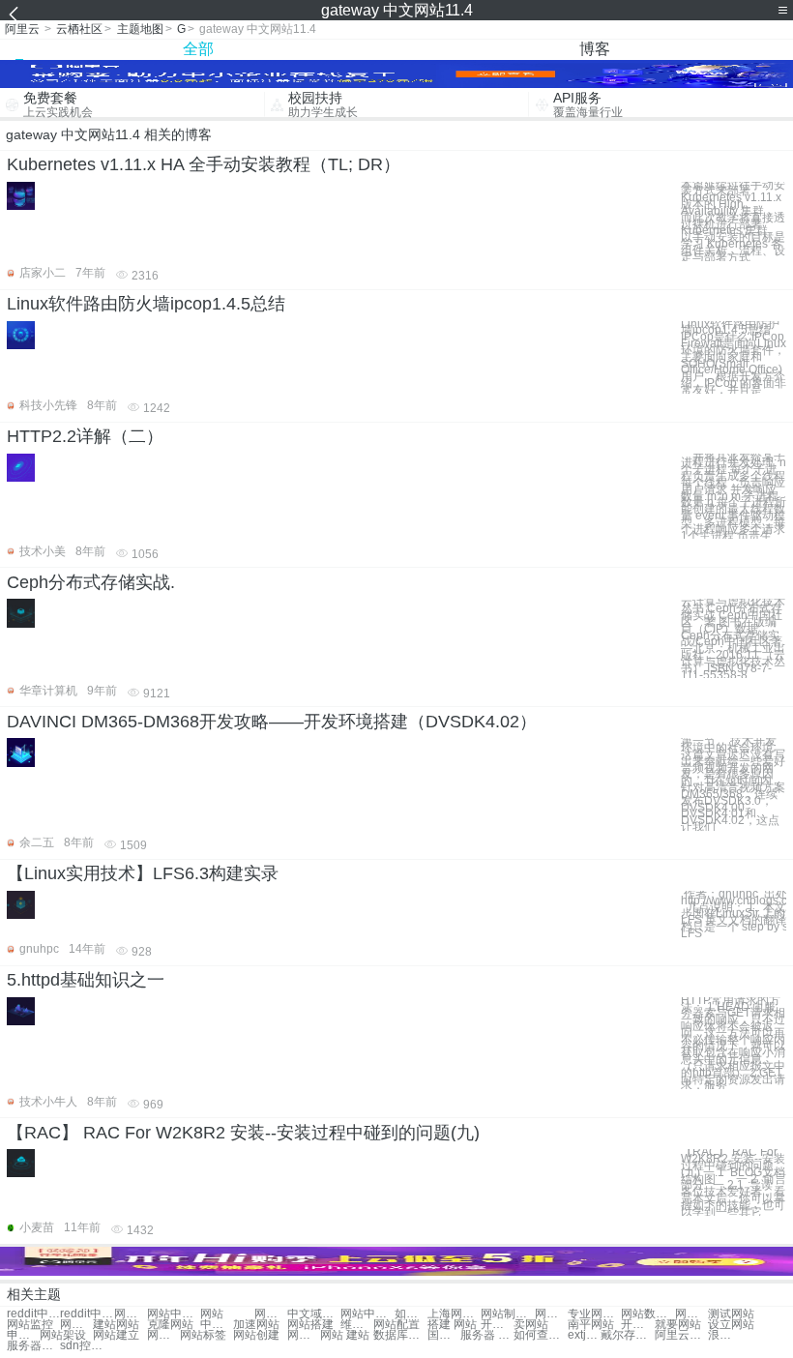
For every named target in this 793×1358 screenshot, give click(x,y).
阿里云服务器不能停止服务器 (681, 1335)
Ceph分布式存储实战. (91, 582)
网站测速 (303, 1335)
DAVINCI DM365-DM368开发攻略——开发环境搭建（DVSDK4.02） (272, 721)
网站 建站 (344, 1335)
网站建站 (76, 1324)
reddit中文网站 (33, 1314)
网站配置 (396, 1324)
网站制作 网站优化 (507, 1314)
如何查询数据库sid (540, 1335)
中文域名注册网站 (313, 1314)
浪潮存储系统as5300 (724, 1335)
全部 (198, 49)
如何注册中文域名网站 (411, 1314)
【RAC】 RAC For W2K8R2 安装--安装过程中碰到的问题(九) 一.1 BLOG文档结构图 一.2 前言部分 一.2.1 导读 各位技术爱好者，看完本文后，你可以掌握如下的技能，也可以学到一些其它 (733, 1182)
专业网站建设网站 (594, 1314)
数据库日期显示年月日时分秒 (399, 1335)
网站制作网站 (270, 1314)
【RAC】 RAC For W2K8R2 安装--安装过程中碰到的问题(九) (243, 1132)
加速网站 (256, 1324)
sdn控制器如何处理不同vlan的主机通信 (86, 1346)
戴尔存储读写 (627, 1335)
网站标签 (203, 1335)
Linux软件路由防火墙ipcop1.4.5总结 (146, 303)
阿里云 (22, 29)
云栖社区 (79, 29)
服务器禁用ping (33, 1346)
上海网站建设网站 (454, 1314)
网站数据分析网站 (647, 1314)
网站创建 (256, 1335)
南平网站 (591, 1324)
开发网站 (637, 1324)
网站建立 (116, 1335)
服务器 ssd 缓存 (487, 1335)
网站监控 (30, 1324)
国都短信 (443, 1335)
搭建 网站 (452, 1324)
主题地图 (140, 29)
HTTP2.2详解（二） (85, 436)
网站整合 (691, 1314)
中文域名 (216, 1324)
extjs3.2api (584, 1335)
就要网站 (678, 1324)
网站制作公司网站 (551, 1314)
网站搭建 (310, 1324)
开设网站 (497, 1324)
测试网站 (731, 1314)
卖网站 (531, 1324)
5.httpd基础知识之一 (85, 979)
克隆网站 (170, 1324)
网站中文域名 (173, 1314)
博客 (594, 49)
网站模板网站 (130, 1314)
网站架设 (63, 1335)
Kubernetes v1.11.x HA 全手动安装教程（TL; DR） (203, 164)
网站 (211, 1314)
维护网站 (356, 1324)
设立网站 (731, 1324)
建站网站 (116, 1324)
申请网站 (23, 1335)
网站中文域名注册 (367, 1314)
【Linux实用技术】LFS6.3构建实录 (143, 873)
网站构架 (163, 1335)
